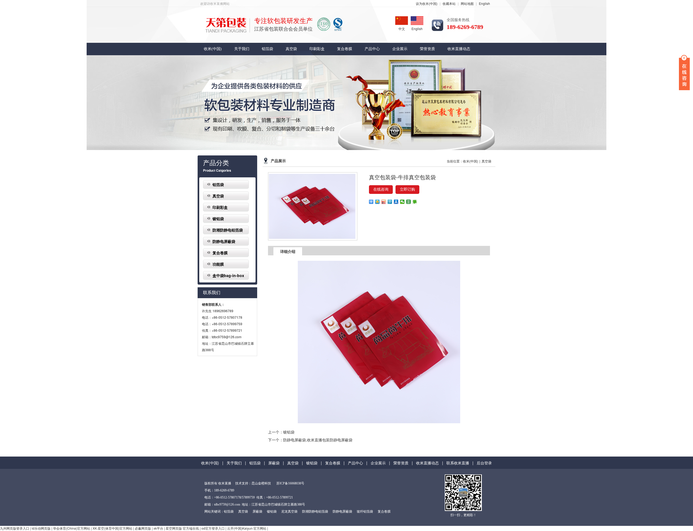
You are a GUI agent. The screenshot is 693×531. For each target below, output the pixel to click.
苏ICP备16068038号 (290, 483)
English (484, 3)
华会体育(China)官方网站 (71, 528)
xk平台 (158, 528)
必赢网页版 (143, 528)
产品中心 (372, 49)
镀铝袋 (218, 218)
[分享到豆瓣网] (408, 202)
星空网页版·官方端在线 (182, 528)
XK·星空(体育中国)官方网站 (112, 528)
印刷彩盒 (317, 49)
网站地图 (467, 3)
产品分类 (216, 163)
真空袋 (291, 49)
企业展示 (399, 49)
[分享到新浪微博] (383, 202)
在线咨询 (380, 189)
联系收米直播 (457, 462)
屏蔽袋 (274, 462)
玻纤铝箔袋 (365, 511)
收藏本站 (449, 3)
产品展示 (278, 161)
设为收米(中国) (426, 3)
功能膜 (218, 264)
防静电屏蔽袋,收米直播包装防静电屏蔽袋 (317, 439)
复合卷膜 (344, 49)
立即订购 (407, 189)
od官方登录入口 (213, 528)
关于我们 (241, 49)
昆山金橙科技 (261, 483)
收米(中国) (213, 49)
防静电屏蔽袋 (224, 241)
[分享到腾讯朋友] (415, 202)
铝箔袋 (267, 49)
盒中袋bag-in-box (228, 275)
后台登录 (484, 462)
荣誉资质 (427, 49)
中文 (401, 28)
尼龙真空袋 (289, 511)
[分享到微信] (402, 202)
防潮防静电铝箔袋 (228, 230)
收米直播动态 (458, 49)
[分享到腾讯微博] (390, 202)
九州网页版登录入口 (14, 528)
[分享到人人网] (396, 202)
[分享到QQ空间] (377, 202)
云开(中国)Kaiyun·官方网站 (246, 528)
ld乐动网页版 (41, 528)
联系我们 (211, 292)
